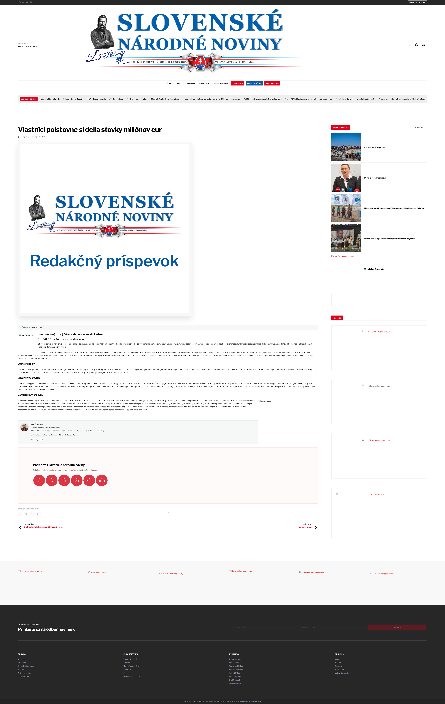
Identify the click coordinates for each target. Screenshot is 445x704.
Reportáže (127, 670)
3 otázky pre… (235, 659)
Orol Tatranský (235, 680)
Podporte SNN (272, 83)
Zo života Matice (24, 673)
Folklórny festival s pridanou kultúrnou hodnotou (261, 99)
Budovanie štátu (236, 677)
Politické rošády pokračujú (135, 99)
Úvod (169, 83)
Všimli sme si (23, 677)
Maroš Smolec (36, 424)
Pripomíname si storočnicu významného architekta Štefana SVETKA (404, 99)
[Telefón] (37, 439)
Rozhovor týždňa (236, 666)
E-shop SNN (238, 83)
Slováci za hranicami (26, 666)
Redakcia (191, 83)
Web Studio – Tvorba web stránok (250, 701)
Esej (125, 673)
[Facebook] (41, 439)
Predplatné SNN (254, 83)
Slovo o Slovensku (130, 659)
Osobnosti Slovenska (132, 677)
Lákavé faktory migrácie (49, 99)
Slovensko (22, 659)
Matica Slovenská (417, 2)
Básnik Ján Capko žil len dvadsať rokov (164, 99)
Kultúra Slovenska (236, 670)
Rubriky (179, 83)
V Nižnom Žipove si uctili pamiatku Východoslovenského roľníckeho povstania (92, 99)
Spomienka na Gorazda (343, 99)
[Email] (32, 439)
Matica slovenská (220, 83)
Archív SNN (204, 83)
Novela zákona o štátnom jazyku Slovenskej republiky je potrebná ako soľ (211, 99)
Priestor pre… (234, 662)
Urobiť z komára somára (365, 99)
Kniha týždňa (234, 673)
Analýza (126, 662)
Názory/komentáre (131, 666)
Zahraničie (22, 670)
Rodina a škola (235, 684)
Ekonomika (42, 137)
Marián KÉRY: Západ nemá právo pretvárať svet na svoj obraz (307, 99)
